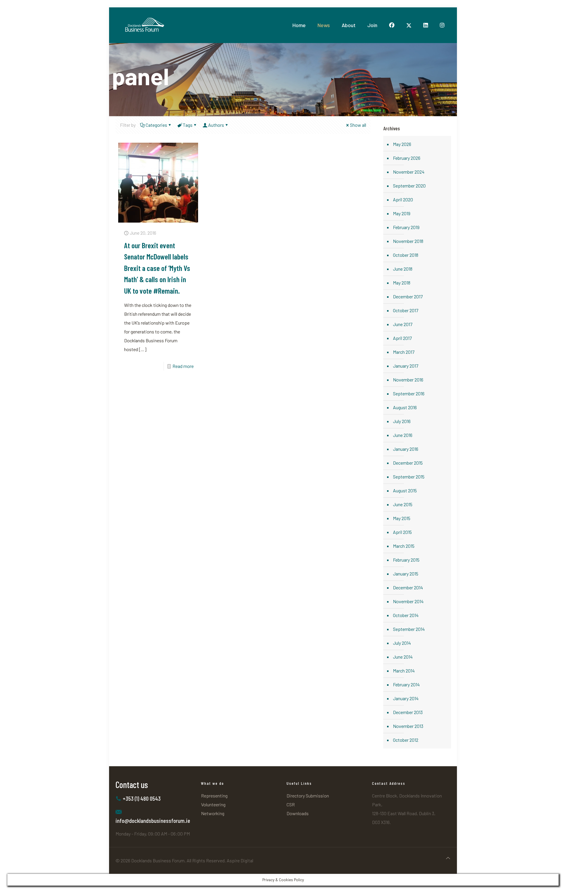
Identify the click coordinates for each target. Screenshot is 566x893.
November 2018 (408, 241)
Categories (156, 125)
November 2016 (408, 379)
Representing (214, 795)
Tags (187, 125)
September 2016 (408, 393)
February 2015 (406, 560)
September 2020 (409, 185)
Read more (183, 366)
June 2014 (403, 657)
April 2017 (402, 338)
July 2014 (402, 643)
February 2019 (406, 227)
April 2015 (402, 532)
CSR (291, 804)
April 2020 (403, 199)
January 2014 (406, 698)
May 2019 (401, 213)
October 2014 (406, 615)
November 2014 (408, 601)
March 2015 (403, 546)
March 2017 (403, 352)
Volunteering (213, 804)
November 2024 (408, 172)
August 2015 (405, 490)
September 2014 (409, 629)
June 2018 (402, 269)
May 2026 (402, 144)
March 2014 (404, 670)
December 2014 (408, 587)
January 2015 (405, 573)
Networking (212, 813)
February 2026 (406, 158)
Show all (358, 125)
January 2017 (405, 366)
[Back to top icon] (448, 857)
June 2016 (402, 435)
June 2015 (402, 504)
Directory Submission (308, 795)
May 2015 (401, 518)
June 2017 (402, 324)
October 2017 (405, 310)
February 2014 (406, 684)
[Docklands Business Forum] (144, 25)
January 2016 (405, 449)
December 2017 (408, 296)
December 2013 (408, 712)
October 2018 (405, 255)
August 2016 (405, 407)
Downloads (298, 813)
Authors (216, 125)
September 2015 (408, 476)
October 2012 (405, 740)
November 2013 (408, 726)
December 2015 (408, 463)
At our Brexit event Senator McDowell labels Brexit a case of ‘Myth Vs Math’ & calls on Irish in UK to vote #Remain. (157, 268)
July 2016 (402, 421)
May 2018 (401, 282)
